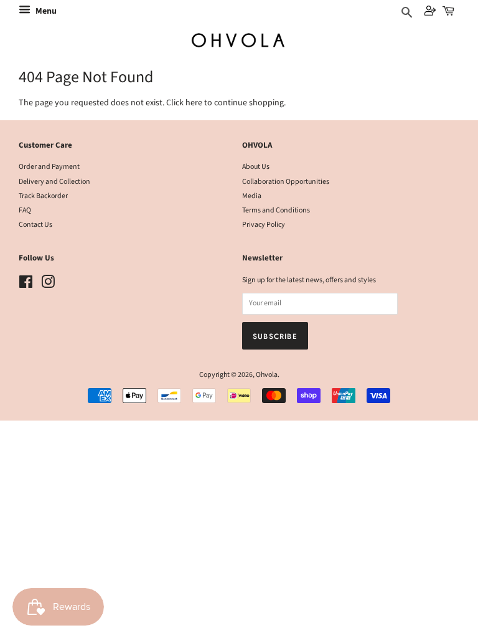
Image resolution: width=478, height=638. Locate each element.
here (193, 103)
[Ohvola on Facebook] (26, 285)
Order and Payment (49, 166)
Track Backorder (43, 196)
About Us (255, 166)
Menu (45, 11)
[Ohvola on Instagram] (48, 285)
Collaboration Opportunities (285, 181)
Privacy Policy (263, 224)
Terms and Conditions (276, 210)
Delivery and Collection (54, 181)
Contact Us (35, 224)
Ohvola (267, 374)
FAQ (25, 210)
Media (251, 196)
